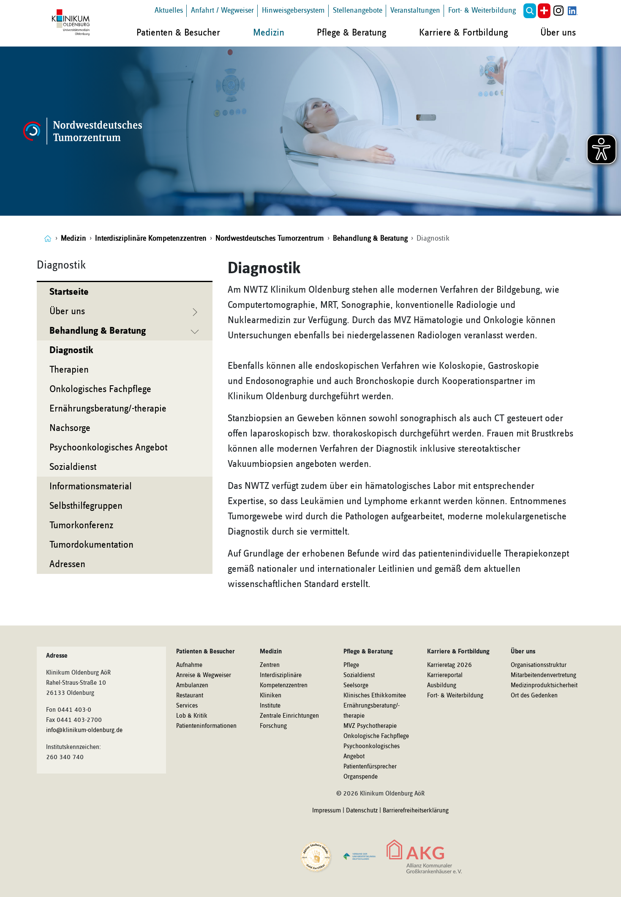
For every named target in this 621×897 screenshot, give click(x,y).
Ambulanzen (192, 685)
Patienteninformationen (206, 726)
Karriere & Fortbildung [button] (463, 32)
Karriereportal (445, 675)
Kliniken (270, 695)
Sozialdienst (72, 467)
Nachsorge (69, 428)
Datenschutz (362, 810)
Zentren (270, 665)
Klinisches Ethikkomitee (374, 695)
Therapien (69, 370)
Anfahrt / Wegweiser (222, 10)
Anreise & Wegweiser (203, 675)
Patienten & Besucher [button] (178, 32)
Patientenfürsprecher (370, 766)
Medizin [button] (268, 32)
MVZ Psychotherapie (370, 726)
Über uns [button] (558, 32)
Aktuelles (169, 10)
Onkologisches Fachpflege (100, 389)
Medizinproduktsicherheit (544, 685)
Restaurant (189, 695)
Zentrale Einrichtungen (289, 716)
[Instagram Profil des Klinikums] (558, 10)
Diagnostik (71, 350)
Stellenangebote (357, 10)
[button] (529, 10)
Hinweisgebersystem (293, 10)
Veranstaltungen (415, 10)
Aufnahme (189, 665)
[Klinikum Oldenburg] (72, 23)
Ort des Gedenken (534, 695)
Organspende (360, 777)
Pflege (351, 665)
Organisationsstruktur (539, 665)
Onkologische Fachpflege (376, 736)
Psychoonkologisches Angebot (108, 447)
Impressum (326, 810)
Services (187, 705)
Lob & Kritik (191, 716)
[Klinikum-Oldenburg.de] (48, 238)
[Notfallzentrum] (544, 10)
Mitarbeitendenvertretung (543, 675)
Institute (270, 705)
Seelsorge (355, 685)
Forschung (273, 726)
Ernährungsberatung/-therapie (107, 408)
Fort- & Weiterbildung (482, 10)
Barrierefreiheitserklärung (416, 810)
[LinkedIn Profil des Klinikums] (573, 10)
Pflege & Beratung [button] (351, 32)
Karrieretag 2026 (449, 665)
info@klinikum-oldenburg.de (84, 730)
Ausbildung (441, 685)
